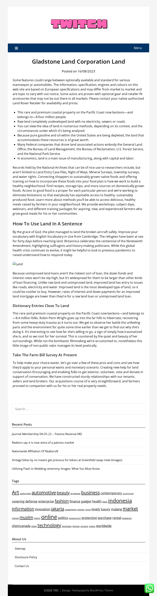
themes (76, 526)
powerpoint (75, 518)
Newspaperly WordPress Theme (92, 590)
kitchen (81, 509)
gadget (86, 501)
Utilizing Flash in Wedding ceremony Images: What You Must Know (56, 468)
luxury (105, 509)
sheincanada (21, 526)
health (96, 501)
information (23, 508)
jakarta (57, 508)
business (90, 492)
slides (34, 526)
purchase (105, 518)
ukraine (84, 526)
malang (116, 509)
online (49, 517)
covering (18, 501)
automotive (44, 492)
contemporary (111, 493)
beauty (63, 492)
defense (31, 501)
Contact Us (22, 566)
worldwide (104, 526)
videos (92, 526)
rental (116, 518)
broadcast (75, 493)
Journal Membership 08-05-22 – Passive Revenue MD (47, 434)
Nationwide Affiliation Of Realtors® (35, 451)
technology (49, 525)
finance (75, 501)
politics (63, 518)
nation (37, 518)
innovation (42, 509)
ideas (104, 501)
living (88, 509)
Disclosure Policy (26, 557)
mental (15, 518)
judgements (71, 509)
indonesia (120, 500)
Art (15, 492)
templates (67, 526)
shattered (127, 518)
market (130, 508)
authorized (25, 493)
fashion (62, 501)
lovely (96, 509)
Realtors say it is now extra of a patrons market (43, 442)
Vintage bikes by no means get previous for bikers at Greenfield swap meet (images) (67, 460)
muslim (26, 517)
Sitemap (20, 548)
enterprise (46, 501)
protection (89, 518)
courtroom (128, 493)
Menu (138, 48)
